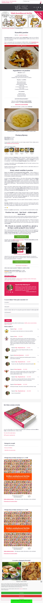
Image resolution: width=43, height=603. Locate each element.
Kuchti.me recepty (5, 28)
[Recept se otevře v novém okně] (6, 150)
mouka (14, 280)
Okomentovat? (18, 265)
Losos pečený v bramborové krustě (22, 153)
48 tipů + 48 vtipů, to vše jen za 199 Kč (21, 254)
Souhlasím (21, 593)
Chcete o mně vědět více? (31, 291)
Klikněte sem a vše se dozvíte (13, 143)
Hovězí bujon (33, 278)
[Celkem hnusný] (5, 271)
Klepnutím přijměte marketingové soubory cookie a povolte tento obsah (21, 248)
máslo (11, 280)
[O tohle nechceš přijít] (40, 2)
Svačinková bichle (5, 2)
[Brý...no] (6, 271)
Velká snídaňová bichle (9, 499)
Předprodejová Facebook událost (10, 501)
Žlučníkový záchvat (13, 276)
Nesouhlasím (21, 596)
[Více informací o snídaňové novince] (18, 459)
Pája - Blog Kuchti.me (20, 347)
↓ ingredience (21, 35)
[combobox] (31, 1)
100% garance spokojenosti (9, 435)
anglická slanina (19, 278)
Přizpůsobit (21, 599)
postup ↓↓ (26, 35)
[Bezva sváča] (7, 271)
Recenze (7, 1)
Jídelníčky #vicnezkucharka (9, 450)
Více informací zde (21, 236)
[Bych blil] (4, 271)
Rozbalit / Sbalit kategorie (9, 445)
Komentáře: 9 (24, 265)
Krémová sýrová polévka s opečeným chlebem (12, 153)
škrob (19, 280)
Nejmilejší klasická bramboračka (7, 153)
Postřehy (10, 447)
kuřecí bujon (6, 280)
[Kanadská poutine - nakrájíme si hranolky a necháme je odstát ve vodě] (21, 119)
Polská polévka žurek (27, 153)
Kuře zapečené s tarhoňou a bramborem (17, 153)
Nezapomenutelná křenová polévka (32, 153)
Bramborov (12, 28)
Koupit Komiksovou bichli (21, 261)
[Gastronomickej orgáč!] (8, 271)
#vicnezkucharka (13, 1)
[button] (41, 581)
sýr (21, 280)
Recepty (3, 1)
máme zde (21, 588)
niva (16, 280)
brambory (25, 278)
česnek (28, 278)
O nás (11, 2)
